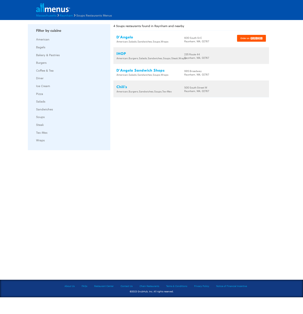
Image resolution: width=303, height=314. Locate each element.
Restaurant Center (104, 286)
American (42, 39)
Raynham (66, 15)
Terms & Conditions (176, 286)
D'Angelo (124, 37)
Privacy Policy (201, 286)
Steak (40, 125)
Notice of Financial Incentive (231, 286)
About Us (70, 286)
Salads (40, 101)
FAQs (84, 286)
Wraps (40, 140)
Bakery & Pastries (48, 55)
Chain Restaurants (149, 286)
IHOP (121, 54)
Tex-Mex (42, 132)
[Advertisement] (59, 215)
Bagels (40, 47)
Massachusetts (46, 15)
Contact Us (127, 286)
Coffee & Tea (45, 70)
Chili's (121, 87)
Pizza (39, 94)
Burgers (41, 62)
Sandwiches (44, 109)
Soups (40, 117)
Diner (39, 78)
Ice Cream (43, 86)
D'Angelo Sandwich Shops (140, 70)
